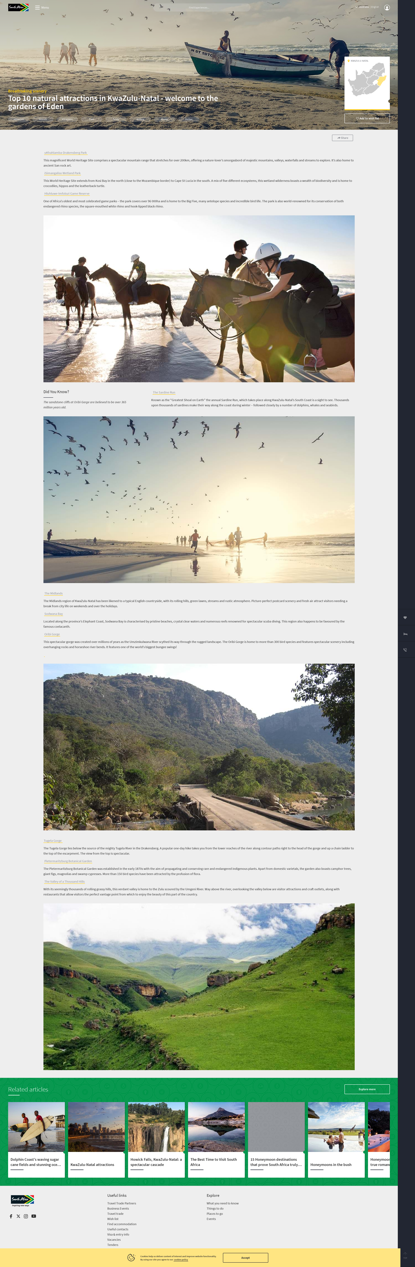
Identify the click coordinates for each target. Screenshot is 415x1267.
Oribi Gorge (52, 634)
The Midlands (53, 593)
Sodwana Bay (53, 614)
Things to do (215, 1208)
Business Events (118, 1208)
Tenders (112, 1245)
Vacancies (114, 1239)
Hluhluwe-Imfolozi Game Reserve (66, 193)
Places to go (215, 1214)
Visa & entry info (118, 1234)
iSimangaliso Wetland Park (62, 173)
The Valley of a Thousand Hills (64, 881)
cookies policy (181, 1259)
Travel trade (115, 1214)
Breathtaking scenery (27, 91)
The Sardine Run (164, 392)
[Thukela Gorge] (44, 654)
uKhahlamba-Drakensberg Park (65, 153)
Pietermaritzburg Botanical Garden (68, 861)
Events (211, 1219)
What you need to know (223, 1203)
